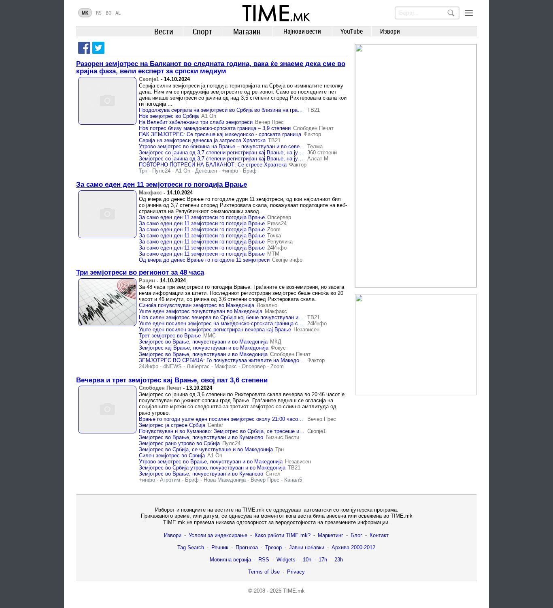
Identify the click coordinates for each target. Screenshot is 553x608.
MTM (273, 254)
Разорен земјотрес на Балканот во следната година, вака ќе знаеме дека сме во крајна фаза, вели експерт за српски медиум (210, 67)
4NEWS (172, 366)
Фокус (278, 348)
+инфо (230, 171)
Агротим (170, 480)
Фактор (312, 134)
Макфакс (150, 193)
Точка (274, 236)
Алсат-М (317, 159)
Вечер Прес (269, 122)
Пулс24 (161, 171)
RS (99, 12)
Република (280, 242)
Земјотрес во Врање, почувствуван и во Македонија (203, 342)
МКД (275, 342)
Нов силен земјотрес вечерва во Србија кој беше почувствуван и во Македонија (237, 317)
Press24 (277, 223)
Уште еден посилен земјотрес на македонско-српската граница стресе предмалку (239, 323)
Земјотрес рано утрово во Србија (179, 443)
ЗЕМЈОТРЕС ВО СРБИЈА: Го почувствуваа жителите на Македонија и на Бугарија (241, 360)
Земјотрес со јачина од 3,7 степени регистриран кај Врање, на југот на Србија (234, 152)
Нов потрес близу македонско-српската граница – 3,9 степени (215, 128)
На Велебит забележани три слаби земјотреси (196, 122)
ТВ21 (313, 110)
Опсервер (279, 217)
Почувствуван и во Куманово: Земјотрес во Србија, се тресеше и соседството (235, 431)
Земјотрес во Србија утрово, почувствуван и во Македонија (212, 468)
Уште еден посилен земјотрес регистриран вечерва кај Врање (215, 329)
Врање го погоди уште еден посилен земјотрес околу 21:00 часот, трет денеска (237, 419)
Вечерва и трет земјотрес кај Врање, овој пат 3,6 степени (172, 380)
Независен (306, 329)
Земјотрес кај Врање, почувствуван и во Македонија (203, 348)
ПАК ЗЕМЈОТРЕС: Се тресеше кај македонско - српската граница (220, 134)
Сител (273, 474)
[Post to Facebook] (84, 48)
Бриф (250, 171)
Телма (315, 146)
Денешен (206, 171)
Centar (215, 425)
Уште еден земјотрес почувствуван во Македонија (200, 311)
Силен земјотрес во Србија (172, 455)
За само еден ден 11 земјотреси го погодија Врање (161, 184)
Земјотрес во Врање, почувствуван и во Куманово (201, 437)
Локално (267, 305)
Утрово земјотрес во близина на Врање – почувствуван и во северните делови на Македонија (254, 146)
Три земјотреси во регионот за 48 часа (140, 272)
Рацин (147, 280)
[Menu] (469, 13)
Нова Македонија (225, 480)
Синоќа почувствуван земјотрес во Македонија (196, 305)
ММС (209, 336)
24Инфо (277, 248)
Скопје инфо (287, 260)
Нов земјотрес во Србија (169, 116)
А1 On (208, 116)
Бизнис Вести (282, 437)
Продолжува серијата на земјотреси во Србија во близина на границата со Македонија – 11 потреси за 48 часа (275, 110)
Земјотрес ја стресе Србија (172, 425)
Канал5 (293, 480)
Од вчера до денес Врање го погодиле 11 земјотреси (204, 260)
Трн (143, 171)
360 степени (322, 152)
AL (118, 12)
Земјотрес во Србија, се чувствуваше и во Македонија (206, 449)
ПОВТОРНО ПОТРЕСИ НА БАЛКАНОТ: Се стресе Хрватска (213, 165)
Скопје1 (149, 79)
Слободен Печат (313, 128)
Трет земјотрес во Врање (170, 336)
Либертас (198, 366)
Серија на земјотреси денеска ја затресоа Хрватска (202, 140)
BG (108, 12)
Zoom (274, 229)
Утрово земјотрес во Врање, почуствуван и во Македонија (211, 462)
